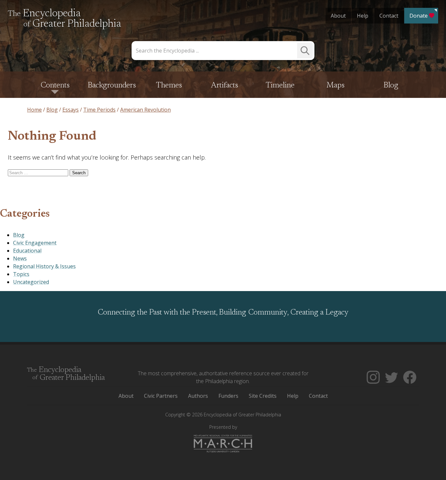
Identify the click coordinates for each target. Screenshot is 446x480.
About (338, 15)
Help (362, 15)
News (20, 258)
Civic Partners (161, 395)
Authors (198, 395)
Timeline (280, 85)
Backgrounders (112, 85)
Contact (388, 15)
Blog (391, 85)
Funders (228, 395)
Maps (335, 85)
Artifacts (224, 85)
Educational (27, 250)
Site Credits (263, 395)
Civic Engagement (34, 242)
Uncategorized (31, 282)
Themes (169, 85)
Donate (418, 15)
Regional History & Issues (44, 266)
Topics (21, 274)
